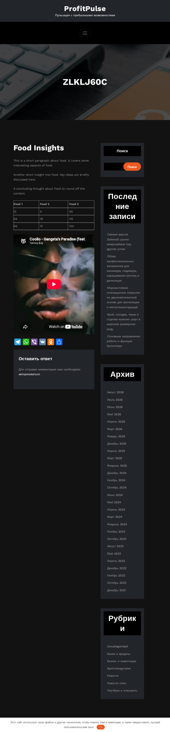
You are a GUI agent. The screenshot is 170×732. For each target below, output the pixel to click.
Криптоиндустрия (119, 668)
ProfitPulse (85, 8)
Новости (112, 675)
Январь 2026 (116, 436)
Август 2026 (115, 392)
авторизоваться (29, 374)
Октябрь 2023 (116, 538)
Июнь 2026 (115, 407)
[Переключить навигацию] (85, 33)
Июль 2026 (115, 399)
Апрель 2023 (116, 561)
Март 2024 (114, 516)
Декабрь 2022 (116, 568)
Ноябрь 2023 (116, 531)
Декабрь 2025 (116, 443)
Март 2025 (114, 458)
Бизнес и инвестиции (121, 661)
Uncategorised (117, 646)
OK (101, 727)
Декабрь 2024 (116, 473)
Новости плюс (116, 683)
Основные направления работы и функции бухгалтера (123, 341)
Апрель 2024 (116, 509)
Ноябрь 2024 (116, 480)
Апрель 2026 (116, 421)
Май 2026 (114, 414)
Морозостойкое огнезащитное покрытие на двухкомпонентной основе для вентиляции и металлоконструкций (123, 297)
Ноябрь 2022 (116, 575)
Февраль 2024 (117, 524)
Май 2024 (114, 502)
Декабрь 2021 (116, 590)
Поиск (122, 151)
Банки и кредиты (118, 653)
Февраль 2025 (117, 465)
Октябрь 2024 (116, 487)
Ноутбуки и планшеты (122, 690)
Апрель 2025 (116, 451)
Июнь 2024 (115, 495)
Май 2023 (114, 553)
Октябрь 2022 (116, 582)
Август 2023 (115, 546)
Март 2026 (114, 429)
